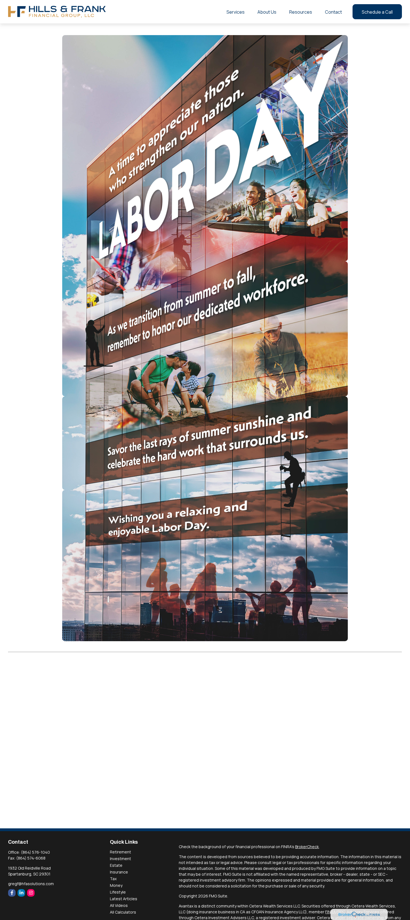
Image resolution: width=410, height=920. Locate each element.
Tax (113, 878)
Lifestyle (118, 892)
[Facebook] (12, 893)
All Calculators (123, 912)
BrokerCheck (307, 846)
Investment (120, 858)
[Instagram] (31, 893)
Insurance (119, 872)
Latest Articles (123, 898)
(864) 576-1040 (35, 852)
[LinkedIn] (21, 893)
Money (116, 885)
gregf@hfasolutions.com (31, 883)
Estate (116, 865)
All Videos (119, 905)
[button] (235, 11)
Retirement (120, 852)
